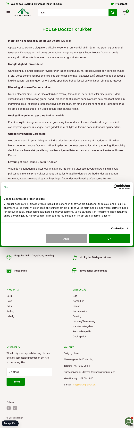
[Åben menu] (8, 12)
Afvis (66, 238)
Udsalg (10, 316)
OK (109, 238)
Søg (75, 295)
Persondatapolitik (82, 331)
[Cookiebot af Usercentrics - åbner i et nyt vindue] (116, 186)
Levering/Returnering (84, 321)
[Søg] (113, 12)
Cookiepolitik (79, 336)
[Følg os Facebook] (9, 408)
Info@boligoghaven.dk (84, 384)
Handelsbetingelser (83, 326)
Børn (9, 306)
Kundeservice (80, 311)
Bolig (9, 295)
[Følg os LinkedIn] (15, 408)
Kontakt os (78, 301)
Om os (76, 306)
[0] (125, 13)
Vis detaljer (117, 228)
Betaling (77, 316)
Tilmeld (15, 381)
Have (9, 301)
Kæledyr (11, 311)
